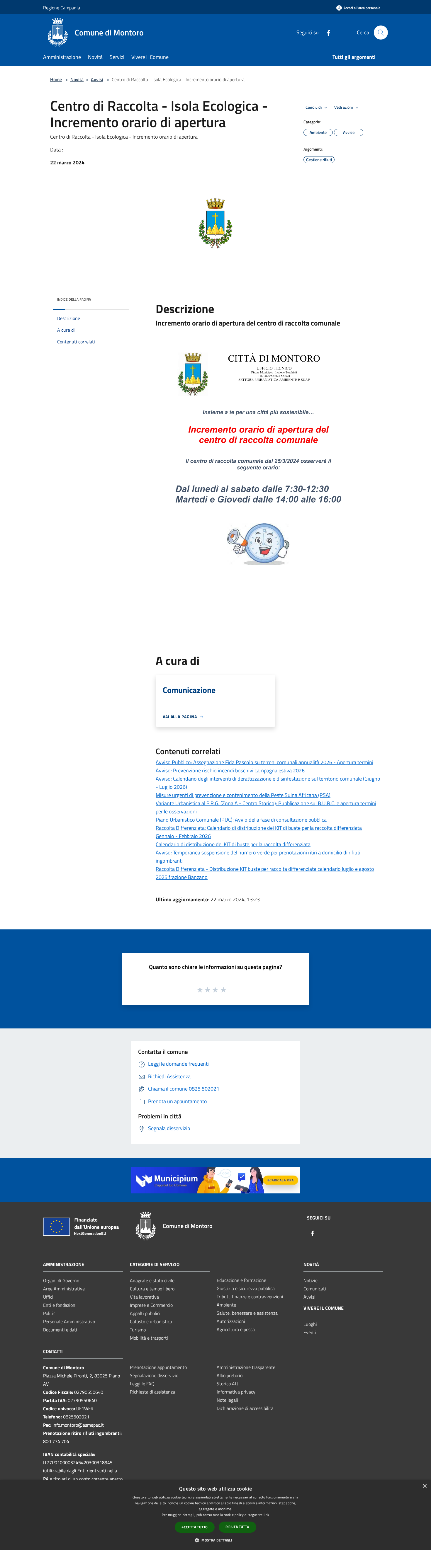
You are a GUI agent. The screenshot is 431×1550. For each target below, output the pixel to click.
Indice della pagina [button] (74, 299)
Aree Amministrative (64, 1288)
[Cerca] (381, 32)
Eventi (309, 1332)
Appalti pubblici (145, 1313)
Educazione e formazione (241, 1280)
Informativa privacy (236, 1391)
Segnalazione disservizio (154, 1375)
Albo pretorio (229, 1375)
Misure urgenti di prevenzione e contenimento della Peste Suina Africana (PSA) (243, 795)
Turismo (138, 1329)
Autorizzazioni (231, 1321)
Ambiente (226, 1304)
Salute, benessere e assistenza (247, 1312)
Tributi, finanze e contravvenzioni (250, 1296)
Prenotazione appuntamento (158, 1367)
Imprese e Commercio (151, 1305)
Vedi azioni (344, 107)
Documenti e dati (60, 1329)
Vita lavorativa (144, 1296)
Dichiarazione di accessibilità (245, 1408)
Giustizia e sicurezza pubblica (246, 1288)
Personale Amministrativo (69, 1321)
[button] (215, 1540)
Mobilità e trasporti (149, 1337)
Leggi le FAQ (142, 1383)
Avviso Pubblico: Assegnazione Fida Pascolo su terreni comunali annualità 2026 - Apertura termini (264, 762)
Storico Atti (228, 1383)
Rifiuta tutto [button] (237, 1526)
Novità (77, 79)
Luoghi (310, 1324)
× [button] (424, 1486)
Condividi (314, 107)
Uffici (48, 1296)
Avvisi (97, 79)
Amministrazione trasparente (246, 1367)
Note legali (227, 1399)
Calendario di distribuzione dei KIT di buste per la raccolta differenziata (233, 844)
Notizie (310, 1280)
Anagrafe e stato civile (152, 1280)
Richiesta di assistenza (152, 1391)
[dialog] (215, 1515)
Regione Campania (61, 7)
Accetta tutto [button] (194, 1527)
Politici (50, 1313)
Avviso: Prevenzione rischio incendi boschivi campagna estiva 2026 (230, 770)
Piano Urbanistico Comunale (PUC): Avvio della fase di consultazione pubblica (241, 820)
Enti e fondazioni (60, 1305)
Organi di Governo (61, 1280)
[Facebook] (326, 32)
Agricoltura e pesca (236, 1329)
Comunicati (314, 1288)
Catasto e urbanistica (151, 1321)
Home (56, 79)
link (266, 1514)
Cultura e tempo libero (152, 1288)
